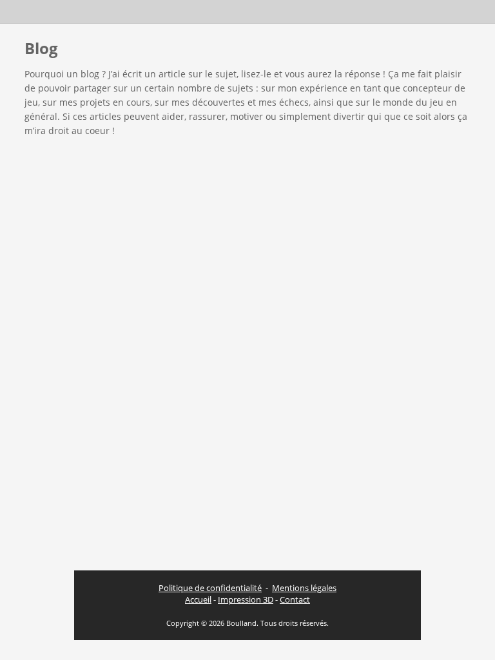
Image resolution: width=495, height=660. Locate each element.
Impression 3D (245, 599)
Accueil (198, 599)
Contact (295, 599)
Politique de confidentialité (210, 588)
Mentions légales (304, 588)
